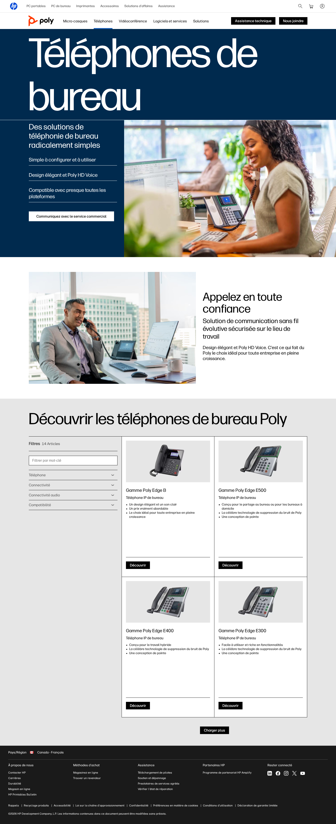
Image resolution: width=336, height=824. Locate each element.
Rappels (13, 805)
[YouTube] (302, 773)
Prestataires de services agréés (158, 783)
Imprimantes (85, 6)
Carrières (14, 778)
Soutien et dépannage (152, 778)
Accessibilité (62, 805)
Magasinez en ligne (85, 772)
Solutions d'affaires (138, 6)
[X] (294, 773)
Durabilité (14, 783)
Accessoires (109, 6)
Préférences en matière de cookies (175, 805)
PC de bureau (61, 6)
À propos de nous (21, 765)
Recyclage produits (36, 805)
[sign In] (322, 6)
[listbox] (73, 475)
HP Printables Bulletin (22, 794)
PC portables (36, 6)
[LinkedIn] (269, 773)
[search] (300, 6)
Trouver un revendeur (87, 778)
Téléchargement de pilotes (155, 772)
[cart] (311, 6)
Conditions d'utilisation (218, 805)
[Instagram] (286, 773)
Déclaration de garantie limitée (257, 805)
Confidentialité (138, 805)
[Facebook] (278, 773)
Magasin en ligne (19, 789)
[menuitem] (36, 6)
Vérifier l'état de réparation (155, 789)
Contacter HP (17, 772)
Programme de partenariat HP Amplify (227, 772)
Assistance (166, 6)
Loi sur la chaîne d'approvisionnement (99, 805)
